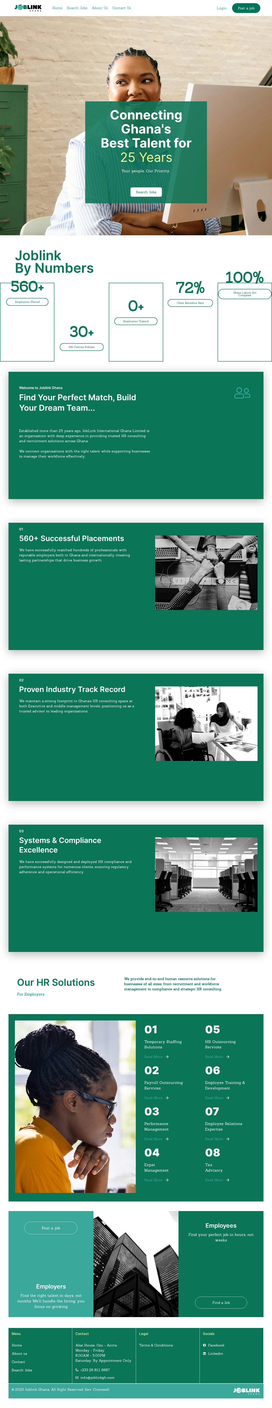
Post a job (246, 8)
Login (222, 8)
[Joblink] (28, 7)
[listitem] (136, 432)
